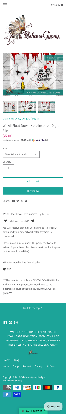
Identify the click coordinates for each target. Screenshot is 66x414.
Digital (35, 118)
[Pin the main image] (22, 200)
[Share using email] (26, 200)
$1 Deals (50, 366)
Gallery (39, 366)
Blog (16, 360)
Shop (16, 366)
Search (6, 360)
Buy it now (33, 190)
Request (27, 366)
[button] (33, 140)
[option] (10, 107)
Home (6, 366)
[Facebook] (5, 322)
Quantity (7, 161)
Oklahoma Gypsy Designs (16, 118)
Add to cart (33, 181)
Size (5, 148)
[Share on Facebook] (13, 200)
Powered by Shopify (12, 380)
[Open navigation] (5, 4)
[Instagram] (16, 322)
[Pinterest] (10, 322)
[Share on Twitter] (17, 200)
